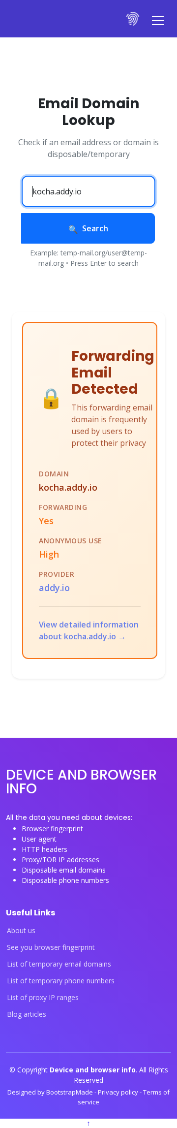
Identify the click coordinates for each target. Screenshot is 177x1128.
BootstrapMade (70, 1092)
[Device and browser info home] (133, 18)
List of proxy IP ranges (43, 997)
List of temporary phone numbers (61, 980)
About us (21, 930)
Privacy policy (119, 1092)
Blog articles (26, 1014)
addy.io (54, 588)
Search (95, 228)
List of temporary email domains (59, 964)
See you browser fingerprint (51, 947)
